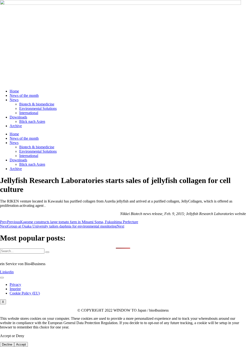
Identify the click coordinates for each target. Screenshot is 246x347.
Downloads (18, 117)
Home (14, 91)
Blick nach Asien (32, 121)
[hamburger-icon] (2, 277)
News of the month (24, 95)
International (28, 113)
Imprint (15, 289)
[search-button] (47, 252)
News (14, 100)
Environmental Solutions (38, 108)
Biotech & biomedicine (36, 104)
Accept (21, 344)
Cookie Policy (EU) (25, 293)
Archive (16, 126)
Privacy (15, 284)
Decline (7, 344)
